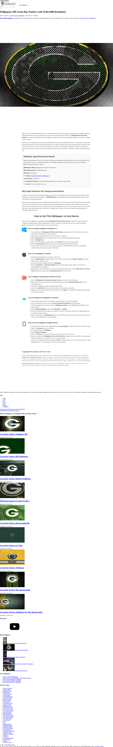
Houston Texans (7, 704)
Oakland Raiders (7, 724)
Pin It (23, 409)
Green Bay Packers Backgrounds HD (14, 523)
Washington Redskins (8, 734)
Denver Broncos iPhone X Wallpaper (12, 679)
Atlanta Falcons (7, 689)
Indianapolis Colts (7, 706)
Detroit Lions (6, 702)
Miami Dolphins (7, 713)
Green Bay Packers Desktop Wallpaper (15, 479)
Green (4, 402)
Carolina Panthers (7, 693)
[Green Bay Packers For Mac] (12, 542)
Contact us (5, 736)
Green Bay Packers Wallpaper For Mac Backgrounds (21, 612)
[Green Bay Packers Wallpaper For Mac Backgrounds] (12, 609)
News (4, 721)
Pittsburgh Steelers (7, 727)
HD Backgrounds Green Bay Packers (14, 501)
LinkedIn (20, 409)
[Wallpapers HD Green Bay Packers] (56, 75)
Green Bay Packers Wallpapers (17, 15)
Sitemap (5, 741)
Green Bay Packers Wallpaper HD (13, 434)
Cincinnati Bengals (7, 696)
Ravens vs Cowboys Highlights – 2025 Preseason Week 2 (17, 678)
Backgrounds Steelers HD (21, 670)
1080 (4, 398)
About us (5, 735)
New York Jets (6, 720)
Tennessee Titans (7, 732)
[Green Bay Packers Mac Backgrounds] (12, 586)
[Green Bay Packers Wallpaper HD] (12, 431)
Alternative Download (13, 410)
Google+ (15, 409)
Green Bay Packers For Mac (11, 545)
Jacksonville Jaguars (8, 707)
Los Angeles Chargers (8, 710)
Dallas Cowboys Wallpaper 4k (10, 676)
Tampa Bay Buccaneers (9, 731)
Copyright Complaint (8, 738)
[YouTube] (14, 632)
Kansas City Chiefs (7, 709)
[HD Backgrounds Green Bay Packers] (12, 497)
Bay (4, 401)
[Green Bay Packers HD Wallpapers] (12, 453)
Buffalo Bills (6, 692)
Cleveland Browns (7, 698)
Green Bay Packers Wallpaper (12, 568)
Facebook (5, 409)
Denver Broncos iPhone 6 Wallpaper (12, 680)
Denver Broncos (7, 700)
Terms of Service (7, 742)
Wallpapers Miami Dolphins (21, 650)
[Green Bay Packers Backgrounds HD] (12, 520)
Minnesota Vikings (7, 714)
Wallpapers (5, 406)
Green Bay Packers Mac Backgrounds (15, 590)
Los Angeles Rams (7, 711)
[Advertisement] (46, 31)
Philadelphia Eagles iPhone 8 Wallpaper (16, 643)
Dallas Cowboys (7, 699)
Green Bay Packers (7, 703)
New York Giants (7, 718)
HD (4, 404)
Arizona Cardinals (7, 688)
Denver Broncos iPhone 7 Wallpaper (12, 682)
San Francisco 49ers (8, 728)
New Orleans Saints (8, 717)
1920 (4, 399)
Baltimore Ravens (7, 691)
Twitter (1, 409)
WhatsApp (10, 409)
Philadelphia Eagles (8, 725)
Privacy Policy (6, 739)
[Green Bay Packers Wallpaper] (12, 564)
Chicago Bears (6, 695)
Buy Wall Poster (4, 410)
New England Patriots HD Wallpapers (24, 663)
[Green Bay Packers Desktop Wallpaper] (12, 475)
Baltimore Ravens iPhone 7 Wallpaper (16, 657)
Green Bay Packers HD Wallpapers (14, 457)
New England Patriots (8, 716)
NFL (4, 723)
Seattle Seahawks (7, 729)
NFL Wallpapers (23, 5)
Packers (5, 405)
